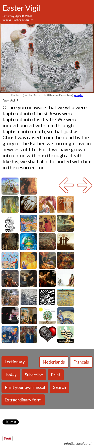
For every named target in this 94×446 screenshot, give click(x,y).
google (78, 95)
